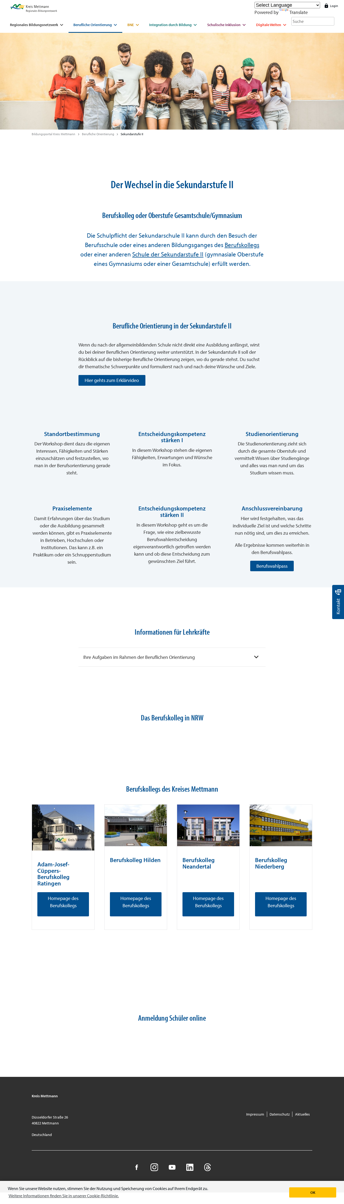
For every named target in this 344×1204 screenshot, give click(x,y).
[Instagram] (154, 1167)
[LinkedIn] (189, 1167)
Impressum (255, 1114)
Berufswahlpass (272, 566)
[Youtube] (172, 1167)
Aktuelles (302, 1114)
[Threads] (207, 1167)
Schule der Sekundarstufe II (167, 254)
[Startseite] (34, 8)
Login (334, 6)
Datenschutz (280, 1114)
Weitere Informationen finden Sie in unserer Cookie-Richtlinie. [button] (64, 1195)
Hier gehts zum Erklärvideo (112, 380)
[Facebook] (136, 1167)
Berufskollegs (242, 245)
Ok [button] (312, 1192)
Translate (298, 12)
